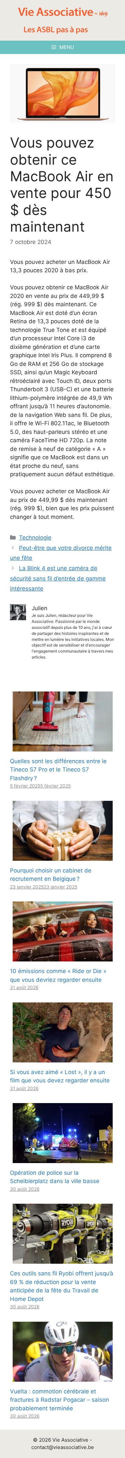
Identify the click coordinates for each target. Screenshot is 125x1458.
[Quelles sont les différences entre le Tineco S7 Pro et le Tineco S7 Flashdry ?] (63, 746)
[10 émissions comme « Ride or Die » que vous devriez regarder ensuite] (63, 957)
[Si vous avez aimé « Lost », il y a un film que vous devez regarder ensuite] (63, 1057)
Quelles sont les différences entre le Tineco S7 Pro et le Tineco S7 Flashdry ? (58, 769)
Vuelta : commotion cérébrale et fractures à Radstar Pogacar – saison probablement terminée (59, 1400)
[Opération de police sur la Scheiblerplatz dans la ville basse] (63, 1158)
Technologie (35, 537)
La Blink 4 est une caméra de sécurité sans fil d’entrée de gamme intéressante (58, 578)
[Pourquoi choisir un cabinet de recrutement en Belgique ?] (63, 856)
